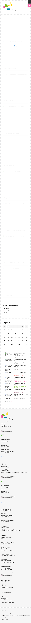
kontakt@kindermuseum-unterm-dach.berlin (11, 530)
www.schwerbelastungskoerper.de (9, 576)
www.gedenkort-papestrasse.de (8, 555)
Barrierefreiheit (5, 619)
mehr (5, 312)
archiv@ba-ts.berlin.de (6, 592)
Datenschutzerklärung (6, 613)
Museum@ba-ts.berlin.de (10, 310)
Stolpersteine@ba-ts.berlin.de (8, 602)
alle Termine (8, 401)
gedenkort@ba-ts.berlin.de (7, 554)
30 (26, 344)
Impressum (4, 610)
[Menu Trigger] (29, 2)
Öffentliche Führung (18, 375)
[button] (29, 5)
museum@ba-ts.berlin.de (7, 431)
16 (26, 337)
